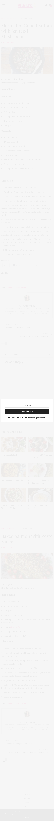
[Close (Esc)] (49, 403)
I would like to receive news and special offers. (28, 417)
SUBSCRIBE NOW (27, 411)
